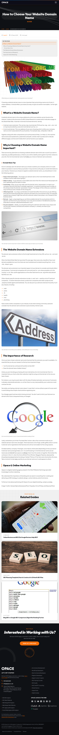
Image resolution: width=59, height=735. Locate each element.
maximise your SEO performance (11, 155)
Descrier (48, 486)
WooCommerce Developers (39, 673)
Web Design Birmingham (8, 702)
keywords (18, 193)
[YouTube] (38, 701)
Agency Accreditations (7, 731)
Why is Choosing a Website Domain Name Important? (16, 46)
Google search (8, 394)
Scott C (5, 35)
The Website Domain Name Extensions (13, 50)
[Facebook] (32, 701)
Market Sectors (35, 688)
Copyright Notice (17, 731)
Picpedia (32, 486)
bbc (39, 131)
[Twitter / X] (35, 701)
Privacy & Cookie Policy (38, 727)
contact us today (47, 482)
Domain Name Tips (8, 48)
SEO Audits (34, 683)
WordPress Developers (37, 670)
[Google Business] (44, 701)
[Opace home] (8, 668)
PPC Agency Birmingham (8, 707)
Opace (4, 470)
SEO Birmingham (6, 697)
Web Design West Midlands (8, 705)
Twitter (28, 457)
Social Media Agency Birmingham (10, 710)
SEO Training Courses (37, 680)
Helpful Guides (35, 693)
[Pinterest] (47, 701)
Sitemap (24, 731)
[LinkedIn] (41, 701)
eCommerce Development (38, 668)
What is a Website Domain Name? (12, 43)
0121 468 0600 (7, 681)
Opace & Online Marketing (10, 54)
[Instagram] (50, 701)
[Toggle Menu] (55, 2)
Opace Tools (35, 690)
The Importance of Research (10, 52)
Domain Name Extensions (18, 486)
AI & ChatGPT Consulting (38, 685)
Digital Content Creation (38, 678)
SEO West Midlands (7, 700)
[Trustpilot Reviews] (34, 709)
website (41, 138)
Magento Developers (37, 675)
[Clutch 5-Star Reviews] (34, 706)
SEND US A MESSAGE (29, 643)
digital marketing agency (15, 470)
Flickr (27, 486)
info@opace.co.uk (8, 683)
